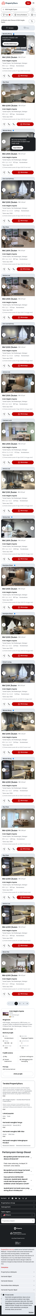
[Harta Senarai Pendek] (31, 38)
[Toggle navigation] (33, 3)
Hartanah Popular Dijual (9, 1290)
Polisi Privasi (8, 1303)
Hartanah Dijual (6, 1276)
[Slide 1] (13, 52)
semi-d (20, 1092)
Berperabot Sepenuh (9, 1145)
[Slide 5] (19, 52)
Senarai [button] (11, 28)
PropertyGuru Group (8, 1203)
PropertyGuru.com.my (7, 1249)
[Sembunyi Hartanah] (27, 38)
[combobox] (17, 9)
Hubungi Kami (5, 1207)
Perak (8, 1116)
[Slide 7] (22, 52)
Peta (27, 28)
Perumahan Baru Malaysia (10, 1285)
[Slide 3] (16, 52)
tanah (4, 1094)
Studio (5, 1134)
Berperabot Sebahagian (23, 1145)
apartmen (15, 1092)
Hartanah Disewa (7, 1281)
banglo (25, 1092)
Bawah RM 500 (7, 1125)
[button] (9, 1029)
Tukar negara (5, 1212)
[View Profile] (18, 33)
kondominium (7, 1092)
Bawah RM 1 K (17, 1125)
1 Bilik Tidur (11, 1134)
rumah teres (28, 1091)
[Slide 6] (20, 52)
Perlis (4, 1116)
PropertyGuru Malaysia (9, 1272)
